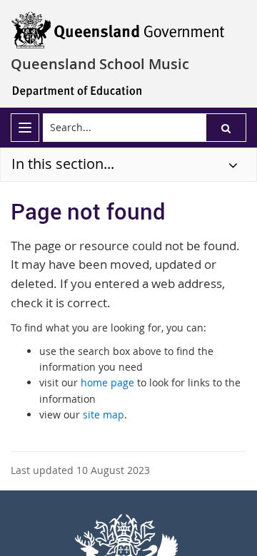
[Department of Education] (75, 90)
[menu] (25, 127)
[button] (226, 127)
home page (107, 382)
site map (103, 414)
